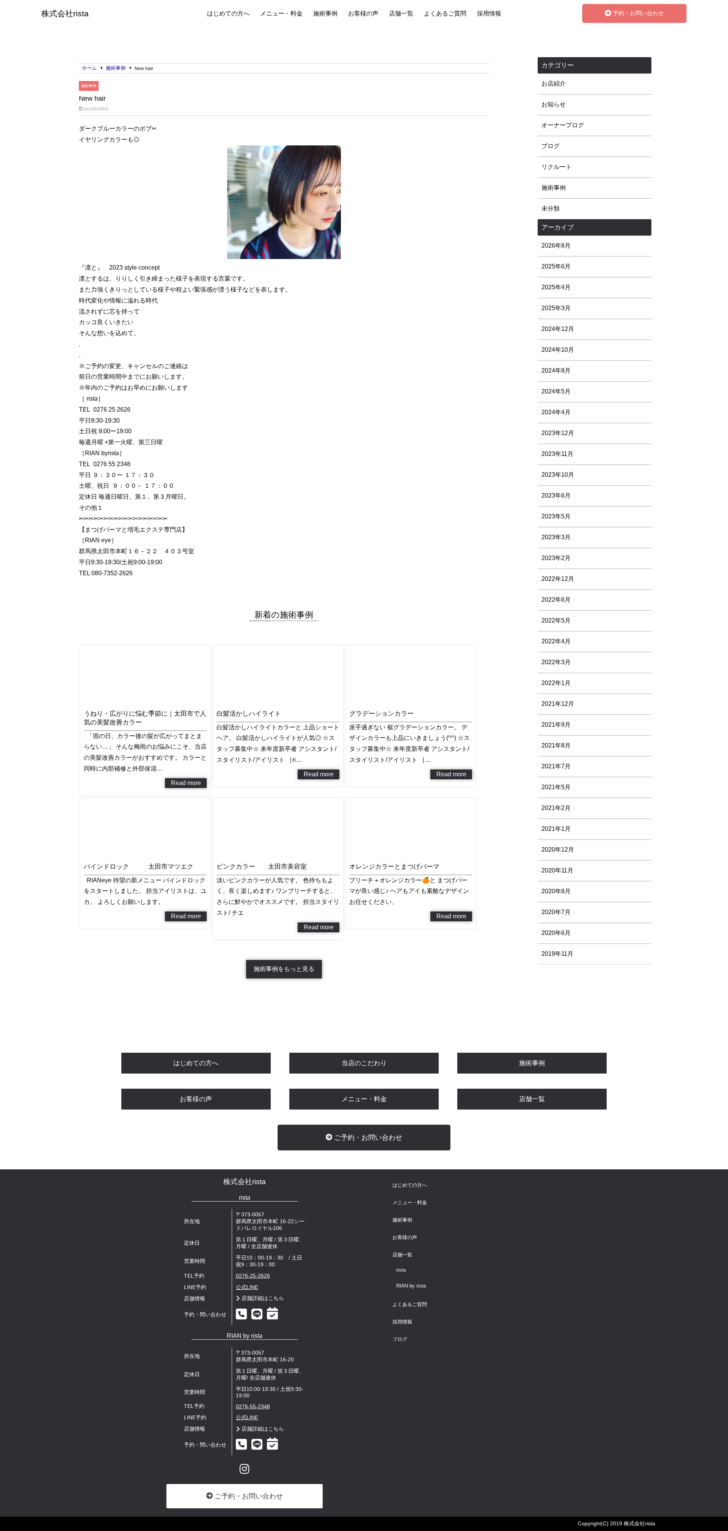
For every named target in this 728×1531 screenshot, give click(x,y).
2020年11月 (557, 870)
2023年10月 (557, 474)
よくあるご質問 (445, 13)
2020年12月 (557, 849)
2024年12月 (557, 329)
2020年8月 (556, 891)
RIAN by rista (411, 1286)
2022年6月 (556, 599)
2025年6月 (556, 266)
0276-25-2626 (253, 1276)
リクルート (556, 167)
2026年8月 (556, 245)
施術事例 (325, 13)
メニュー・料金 (281, 13)
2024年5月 (556, 391)
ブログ (550, 146)
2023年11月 (557, 454)
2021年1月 (556, 829)
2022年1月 (556, 683)
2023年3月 (556, 537)
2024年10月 (557, 349)
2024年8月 (556, 370)
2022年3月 (556, 662)
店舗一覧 (401, 13)
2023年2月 (556, 558)
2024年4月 (556, 412)
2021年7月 (556, 766)
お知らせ (553, 104)
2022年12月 (557, 579)
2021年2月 (556, 808)
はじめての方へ (228, 13)
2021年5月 (556, 787)
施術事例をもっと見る (284, 969)
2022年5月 (556, 620)
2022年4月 (556, 641)
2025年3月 (556, 308)
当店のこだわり (364, 1063)
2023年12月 (557, 433)
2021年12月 (557, 704)
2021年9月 (556, 724)
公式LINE (247, 1287)
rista (401, 1270)
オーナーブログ (562, 125)
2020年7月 (556, 912)
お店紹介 (553, 83)
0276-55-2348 (253, 1406)
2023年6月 (556, 495)
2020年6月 (556, 933)
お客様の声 (363, 13)
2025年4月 (556, 287)
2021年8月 (556, 745)
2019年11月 (557, 953)
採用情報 (489, 13)
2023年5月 (556, 516)
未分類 (550, 208)
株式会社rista (244, 1182)
